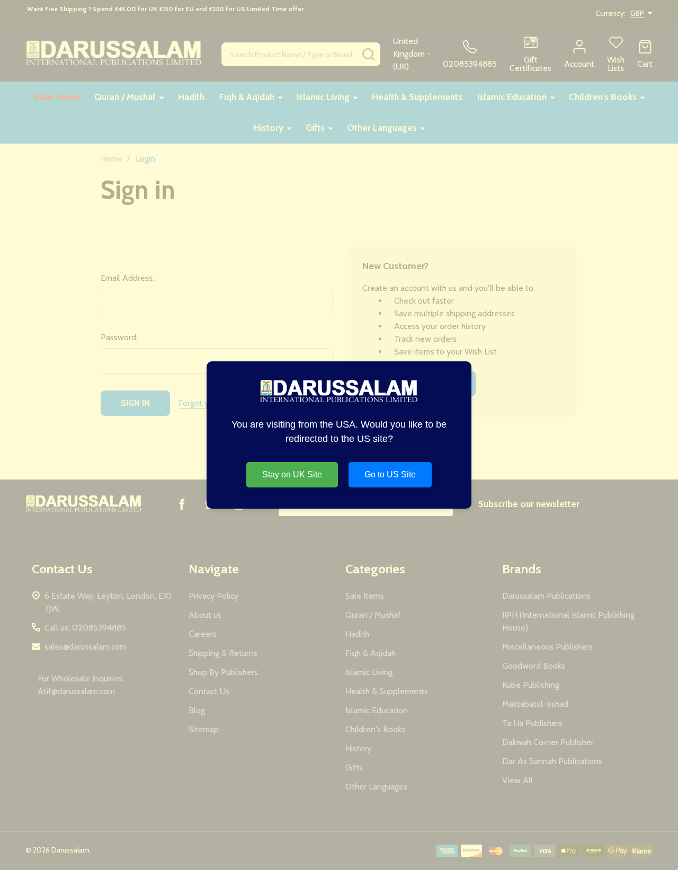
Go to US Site (390, 474)
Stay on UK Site (292, 474)
